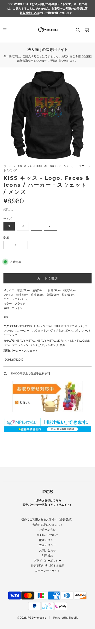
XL (50, 226)
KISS (6, 317)
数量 (6, 237)
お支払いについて (47, 535)
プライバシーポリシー (47, 560)
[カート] (87, 30)
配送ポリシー (47, 540)
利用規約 (47, 555)
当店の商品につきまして (47, 524)
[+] (23, 245)
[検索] (77, 30)
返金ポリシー (47, 545)
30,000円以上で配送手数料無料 (30, 373)
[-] (8, 245)
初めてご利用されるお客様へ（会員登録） (47, 519)
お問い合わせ (47, 550)
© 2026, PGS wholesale (31, 617)
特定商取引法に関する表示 (47, 565)
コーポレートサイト (47, 570)
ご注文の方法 (47, 530)
